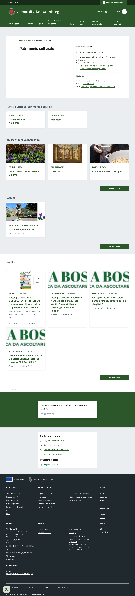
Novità (30, 23)
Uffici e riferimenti (16, 115)
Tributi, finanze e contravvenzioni (80, 497)
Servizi (40, 23)
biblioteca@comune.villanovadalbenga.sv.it (98, 86)
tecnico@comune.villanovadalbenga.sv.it (97, 65)
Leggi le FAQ (73, 541)
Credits (45, 587)
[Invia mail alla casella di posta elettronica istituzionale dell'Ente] (20, 547)
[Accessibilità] (6, 589)
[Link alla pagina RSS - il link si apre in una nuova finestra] (106, 11)
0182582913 (88, 62)
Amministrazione (15, 23)
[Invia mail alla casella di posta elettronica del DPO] (19, 573)
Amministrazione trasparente (79, 539)
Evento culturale (57, 293)
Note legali (72, 532)
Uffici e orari (10, 556)
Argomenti (29, 40)
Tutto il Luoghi (114, 246)
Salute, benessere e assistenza (79, 493)
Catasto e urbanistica (45, 500)
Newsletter (104, 532)
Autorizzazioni (42, 497)
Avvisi (102, 500)
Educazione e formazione (46, 503)
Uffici (8, 513)
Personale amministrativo (15, 507)
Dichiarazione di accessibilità (78, 536)
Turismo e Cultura (15, 167)
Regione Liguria (13, 2)
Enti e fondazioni (12, 500)
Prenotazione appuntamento (79, 547)
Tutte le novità (114, 377)
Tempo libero (82, 22)
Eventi (102, 517)
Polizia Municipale (75, 500)
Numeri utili (10, 559)
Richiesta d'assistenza (76, 549)
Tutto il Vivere (114, 188)
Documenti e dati (12, 497)
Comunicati (104, 497)
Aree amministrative (13, 493)
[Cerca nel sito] (123, 11)
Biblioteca (80, 76)
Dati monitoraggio (12, 587)
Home (21, 40)
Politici (8, 510)
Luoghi (102, 514)
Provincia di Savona (44, 532)
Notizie (11, 293)
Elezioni (71, 24)
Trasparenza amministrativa (97, 22)
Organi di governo (12, 503)
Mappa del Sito (63, 587)
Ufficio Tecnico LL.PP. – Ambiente (89, 52)
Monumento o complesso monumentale (23, 225)
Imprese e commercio (45, 507)
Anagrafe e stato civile (45, 493)
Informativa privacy (75, 529)
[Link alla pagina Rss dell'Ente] (101, 529)
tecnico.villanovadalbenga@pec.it (93, 68)
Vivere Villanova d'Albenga (54, 22)
